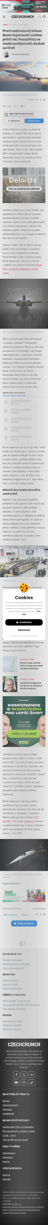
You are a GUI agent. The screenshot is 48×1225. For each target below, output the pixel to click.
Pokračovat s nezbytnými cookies (24, 636)
